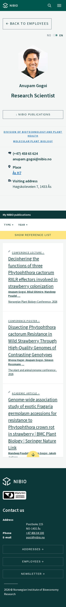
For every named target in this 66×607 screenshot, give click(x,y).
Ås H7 (17, 172)
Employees (32, 561)
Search (49, 5)
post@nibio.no (35, 537)
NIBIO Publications (34, 114)
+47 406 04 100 (35, 533)
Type (8, 224)
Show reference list (33, 235)
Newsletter (32, 573)
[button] (33, 277)
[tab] (33, 277)
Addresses (32, 549)
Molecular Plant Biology (33, 141)
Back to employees (29, 23)
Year (22, 224)
